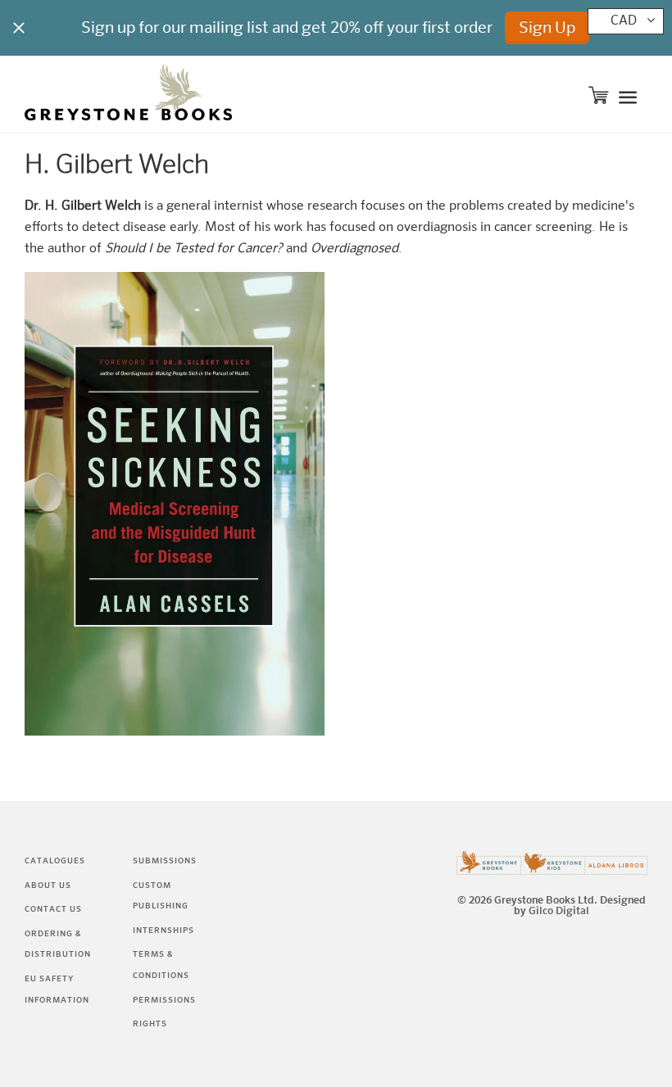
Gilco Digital (559, 911)
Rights (150, 1024)
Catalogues (55, 861)
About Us (48, 885)
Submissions (165, 861)
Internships (163, 930)
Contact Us (53, 909)
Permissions (164, 1000)
